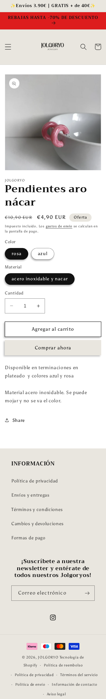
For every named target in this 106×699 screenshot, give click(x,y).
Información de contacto (74, 684)
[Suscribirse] (87, 593)
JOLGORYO (48, 657)
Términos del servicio (79, 675)
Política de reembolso (63, 665)
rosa (16, 253)
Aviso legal (56, 694)
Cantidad (14, 293)
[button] (8, 47)
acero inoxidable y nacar (40, 278)
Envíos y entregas (30, 495)
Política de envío (30, 684)
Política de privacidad (34, 481)
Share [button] (18, 420)
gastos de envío (59, 226)
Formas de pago (28, 537)
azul (42, 253)
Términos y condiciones (37, 509)
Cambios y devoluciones (37, 523)
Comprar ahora (53, 348)
